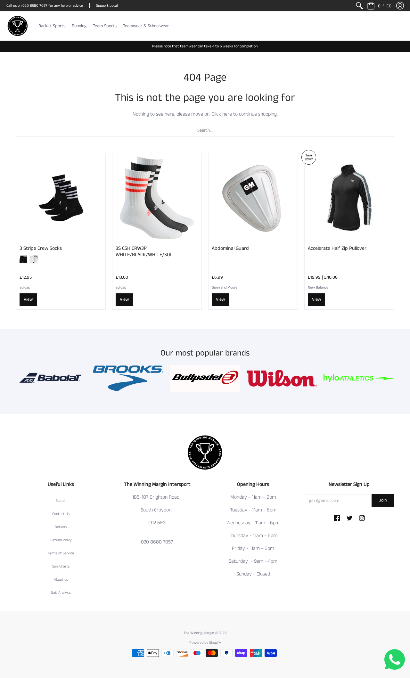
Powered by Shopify (205, 642)
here (227, 114)
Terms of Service (61, 553)
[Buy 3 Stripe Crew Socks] (61, 197)
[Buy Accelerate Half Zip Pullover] (349, 197)
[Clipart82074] (128, 378)
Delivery (61, 527)
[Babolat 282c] (51, 378)
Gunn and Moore (224, 287)
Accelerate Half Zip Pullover (337, 248)
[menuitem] (359, 5)
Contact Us (61, 514)
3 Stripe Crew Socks (41, 248)
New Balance (318, 287)
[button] (379, 5)
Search (61, 500)
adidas (25, 287)
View (28, 299)
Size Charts (61, 566)
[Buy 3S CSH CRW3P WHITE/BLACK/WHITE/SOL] (157, 197)
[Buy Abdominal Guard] (253, 197)
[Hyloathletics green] (359, 378)
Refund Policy (61, 540)
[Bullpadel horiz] (205, 378)
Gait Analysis (61, 592)
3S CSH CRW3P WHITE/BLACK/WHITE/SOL (144, 251)
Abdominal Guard (230, 248)
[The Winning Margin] (17, 26)
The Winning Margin (199, 633)
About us (61, 579)
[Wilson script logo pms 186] (282, 378)
